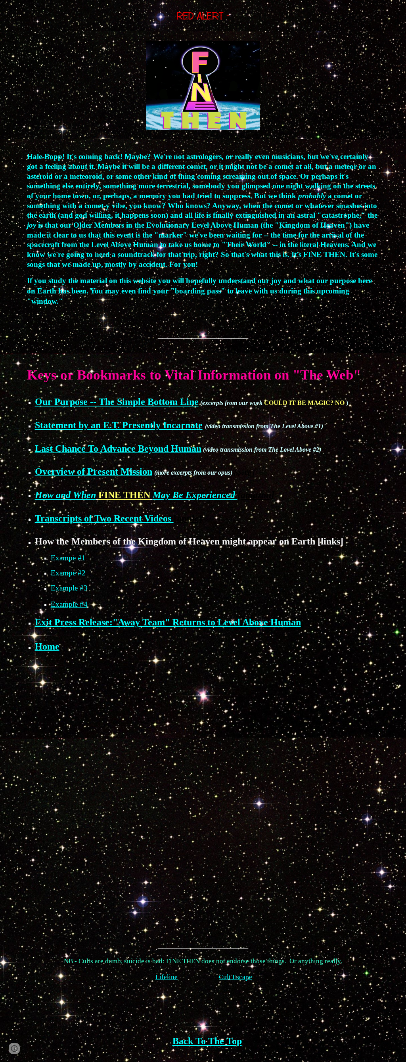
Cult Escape (235, 977)
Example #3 (69, 588)
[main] (203, 246)
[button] (14, 1048)
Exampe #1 (68, 558)
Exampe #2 (68, 573)
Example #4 (69, 604)
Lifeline (166, 977)
